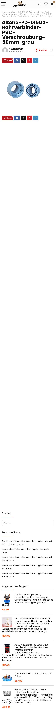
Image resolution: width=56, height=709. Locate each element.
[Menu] (3, 4)
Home (5, 12)
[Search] (39, 4)
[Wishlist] (46, 4)
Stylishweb (16, 48)
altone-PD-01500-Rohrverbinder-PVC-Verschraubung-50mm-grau (26, 13)
